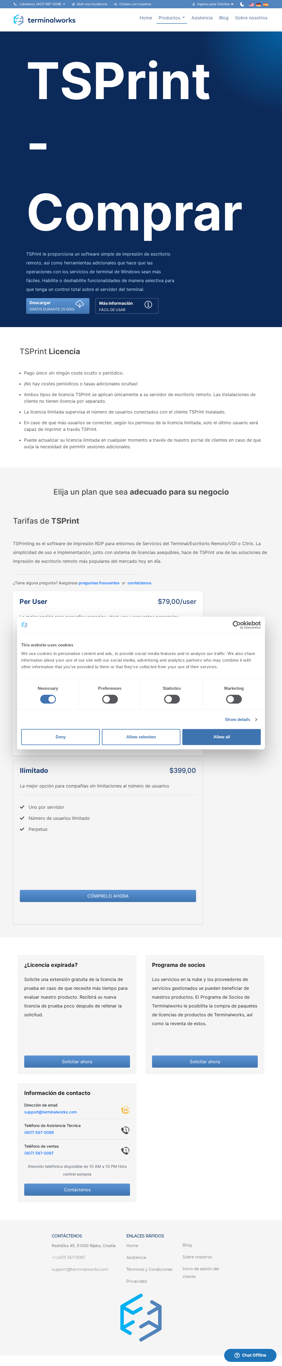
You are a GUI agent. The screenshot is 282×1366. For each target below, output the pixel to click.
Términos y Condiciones (149, 1269)
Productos (170, 17)
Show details (237, 719)
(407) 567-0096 (39, 1132)
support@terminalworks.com (50, 1112)
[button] (58, 306)
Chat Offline (254, 1355)
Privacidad (136, 1281)
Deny (61, 736)
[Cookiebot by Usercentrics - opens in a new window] (237, 625)
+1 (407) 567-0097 (68, 1257)
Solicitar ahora (77, 1061)
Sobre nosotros (251, 17)
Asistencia (202, 17)
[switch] (110, 699)
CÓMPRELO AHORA (108, 896)
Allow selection (141, 736)
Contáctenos (77, 1189)
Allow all (221, 736)
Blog (224, 17)
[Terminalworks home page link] (45, 19)
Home (146, 17)
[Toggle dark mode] (242, 4)
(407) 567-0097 (39, 1153)
